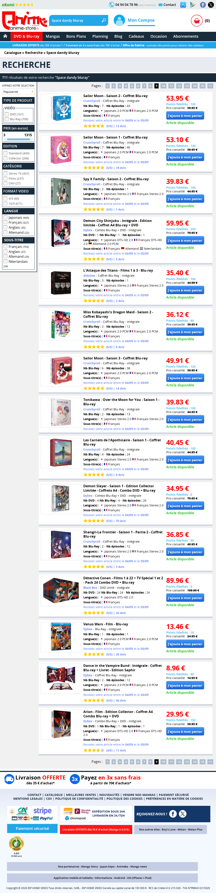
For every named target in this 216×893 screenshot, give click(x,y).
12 (179, 86)
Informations (103, 878)
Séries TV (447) (19, 173)
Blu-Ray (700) (19, 119)
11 (171, 86)
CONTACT (34, 795)
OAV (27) (14, 183)
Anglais (17, 227)
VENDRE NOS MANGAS (139, 795)
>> (210, 86)
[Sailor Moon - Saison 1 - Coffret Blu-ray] (61, 150)
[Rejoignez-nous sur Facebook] (203, 5)
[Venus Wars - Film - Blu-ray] (61, 637)
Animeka (122, 866)
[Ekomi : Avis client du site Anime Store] (16, 849)
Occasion (158, 36)
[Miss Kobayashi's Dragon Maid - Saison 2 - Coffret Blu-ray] (61, 325)
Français (19, 222)
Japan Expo (107, 866)
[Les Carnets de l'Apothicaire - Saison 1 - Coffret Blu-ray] (61, 453)
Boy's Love (169, 829)
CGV (49, 799)
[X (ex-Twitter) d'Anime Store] (182, 814)
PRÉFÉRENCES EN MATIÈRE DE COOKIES (174, 799)
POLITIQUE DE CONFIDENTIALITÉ (79, 799)
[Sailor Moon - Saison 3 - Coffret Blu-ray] (61, 371)
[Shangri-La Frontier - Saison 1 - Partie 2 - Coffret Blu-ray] (61, 545)
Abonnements (185, 36)
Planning (100, 36)
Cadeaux (136, 36)
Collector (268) (19, 158)
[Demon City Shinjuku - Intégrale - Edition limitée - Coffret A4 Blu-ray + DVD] (61, 234)
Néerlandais (15, 263)
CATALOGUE (54, 795)
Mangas (53, 36)
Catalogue (12, 52)
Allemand (19, 232)
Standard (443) (19, 153)
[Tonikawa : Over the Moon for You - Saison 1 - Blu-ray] (61, 413)
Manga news (138, 866)
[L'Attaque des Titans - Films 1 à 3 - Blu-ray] (61, 283)
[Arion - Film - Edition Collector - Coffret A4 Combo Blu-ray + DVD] (61, 725)
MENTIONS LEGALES (28, 799)
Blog (118, 36)
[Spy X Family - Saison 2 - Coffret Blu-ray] (61, 192)
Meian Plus (195, 829)
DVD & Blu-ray (26, 36)
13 (187, 86)
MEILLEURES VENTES (81, 795)
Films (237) (16, 178)
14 (194, 86)
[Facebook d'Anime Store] (173, 814)
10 (163, 86)
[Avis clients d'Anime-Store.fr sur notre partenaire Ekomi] (18, 4)
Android (119, 878)
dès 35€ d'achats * (37, 45)
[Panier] (197, 21)
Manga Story (89, 866)
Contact (169, 4)
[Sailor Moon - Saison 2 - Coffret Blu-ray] (61, 109)
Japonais (19, 217)
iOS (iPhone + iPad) (139, 878)
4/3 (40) (14, 198)
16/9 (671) (15, 204)
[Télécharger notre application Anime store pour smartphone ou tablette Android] (193, 5)
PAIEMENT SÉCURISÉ (174, 795)
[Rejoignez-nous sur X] (211, 5)
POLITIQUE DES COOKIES (125, 799)
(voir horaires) (147, 5)
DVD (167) (16, 114)
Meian (182, 829)
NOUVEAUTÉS (109, 795)
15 (202, 86)
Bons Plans (76, 36)
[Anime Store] (24, 20)
